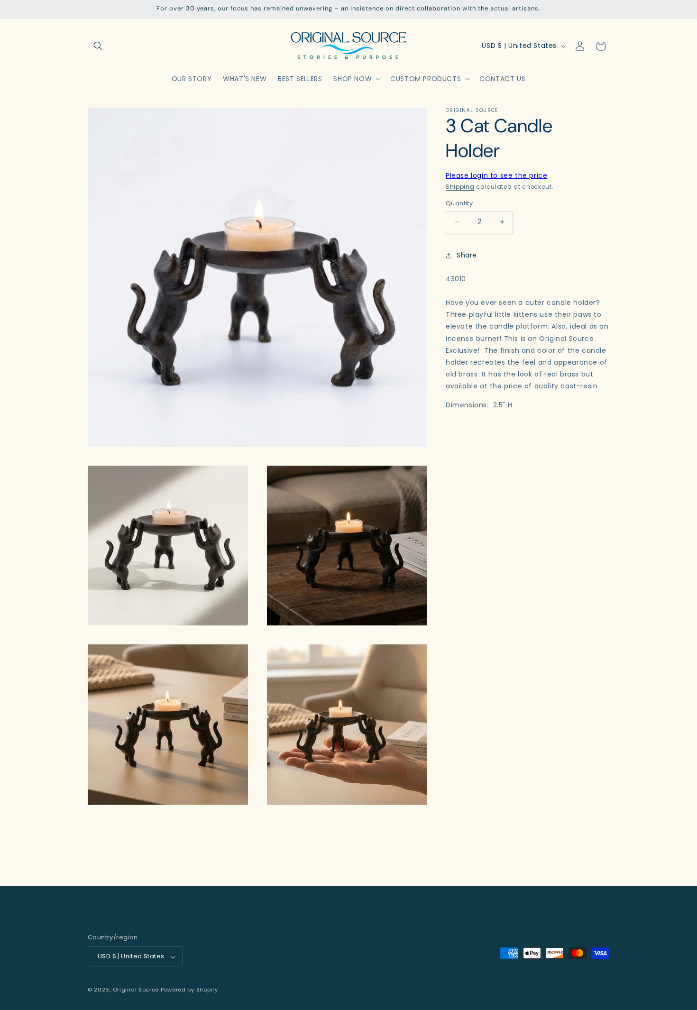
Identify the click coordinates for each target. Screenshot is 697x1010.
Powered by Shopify (189, 990)
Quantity (459, 203)
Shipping (460, 187)
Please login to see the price (496, 175)
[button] (98, 46)
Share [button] (467, 255)
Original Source (136, 990)
